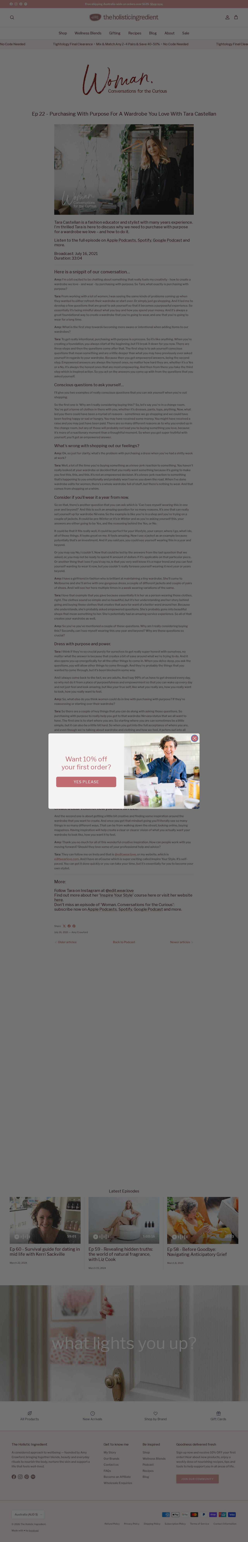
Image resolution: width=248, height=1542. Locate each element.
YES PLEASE (86, 782)
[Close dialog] (194, 738)
